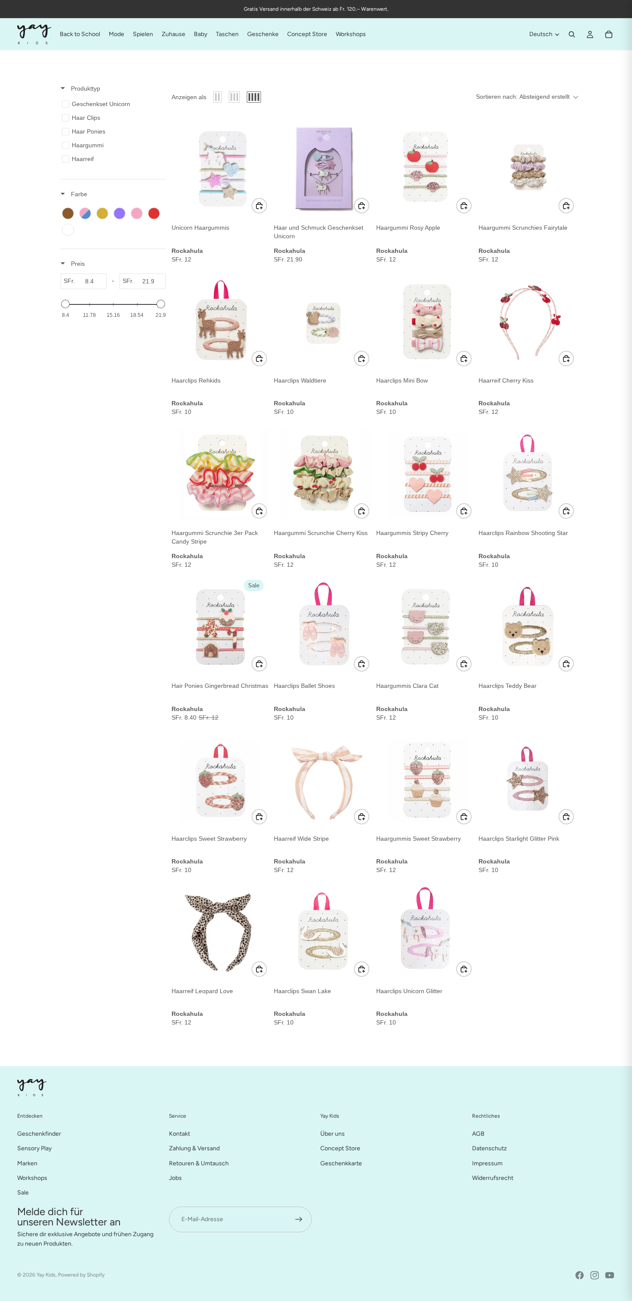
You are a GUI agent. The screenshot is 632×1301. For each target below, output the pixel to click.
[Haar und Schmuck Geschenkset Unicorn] (323, 167)
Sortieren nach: (523, 96)
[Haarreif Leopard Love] (221, 931)
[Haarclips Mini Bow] (425, 320)
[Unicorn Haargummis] (221, 167)
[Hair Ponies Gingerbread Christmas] (221, 625)
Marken (27, 1163)
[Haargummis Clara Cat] (425, 625)
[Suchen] (571, 34)
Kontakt (179, 1133)
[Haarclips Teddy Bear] (528, 625)
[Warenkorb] (608, 34)
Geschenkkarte (341, 1163)
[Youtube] (609, 1275)
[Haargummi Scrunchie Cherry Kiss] (323, 472)
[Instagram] (594, 1275)
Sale (23, 1192)
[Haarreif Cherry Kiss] (528, 320)
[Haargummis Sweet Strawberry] (425, 778)
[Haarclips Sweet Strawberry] (221, 778)
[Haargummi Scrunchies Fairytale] (528, 167)
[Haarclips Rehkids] (221, 320)
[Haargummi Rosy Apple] (425, 167)
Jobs (175, 1177)
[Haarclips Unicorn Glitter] (425, 931)
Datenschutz (489, 1148)
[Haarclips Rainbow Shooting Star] (528, 472)
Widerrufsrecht (492, 1177)
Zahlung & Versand (194, 1148)
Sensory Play (34, 1148)
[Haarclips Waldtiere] (323, 320)
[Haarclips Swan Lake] (323, 931)
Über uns (332, 1133)
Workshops (32, 1177)
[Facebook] (579, 1275)
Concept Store (340, 1148)
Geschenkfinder (39, 1133)
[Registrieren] (299, 1219)
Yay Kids (46, 1275)
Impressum (487, 1163)
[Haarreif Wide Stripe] (323, 778)
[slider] (65, 304)
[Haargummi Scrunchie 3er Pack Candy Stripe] (221, 472)
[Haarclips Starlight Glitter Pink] (528, 778)
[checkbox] (111, 104)
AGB (478, 1133)
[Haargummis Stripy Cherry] (425, 472)
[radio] (217, 97)
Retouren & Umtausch (199, 1163)
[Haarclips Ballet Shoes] (323, 625)
